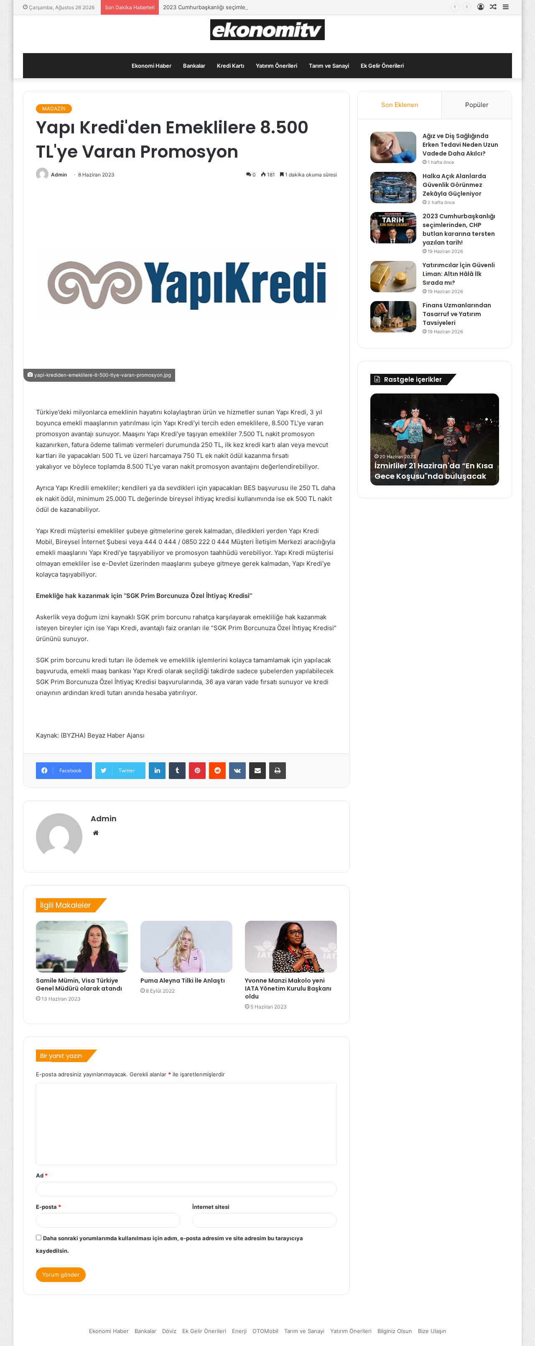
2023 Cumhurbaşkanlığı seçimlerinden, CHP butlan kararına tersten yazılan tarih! (267, 7)
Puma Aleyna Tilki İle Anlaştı (182, 980)
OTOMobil (265, 1331)
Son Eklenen (399, 105)
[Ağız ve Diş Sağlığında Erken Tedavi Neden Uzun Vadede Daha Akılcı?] (393, 147)
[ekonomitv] (267, 29)
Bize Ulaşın (432, 1331)
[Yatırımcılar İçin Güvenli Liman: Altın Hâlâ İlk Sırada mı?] (393, 276)
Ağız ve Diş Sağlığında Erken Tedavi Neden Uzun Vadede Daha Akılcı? (460, 145)
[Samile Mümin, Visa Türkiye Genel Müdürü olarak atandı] (82, 947)
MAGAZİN (54, 108)
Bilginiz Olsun (394, 1331)
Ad (42, 1175)
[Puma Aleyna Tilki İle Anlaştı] (186, 947)
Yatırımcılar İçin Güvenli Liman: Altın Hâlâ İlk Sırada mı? (459, 274)
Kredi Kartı (230, 65)
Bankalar (194, 65)
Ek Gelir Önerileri (382, 65)
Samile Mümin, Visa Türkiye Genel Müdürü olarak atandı (79, 984)
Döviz (169, 1331)
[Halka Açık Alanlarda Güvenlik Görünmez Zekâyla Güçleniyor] (393, 187)
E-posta (48, 1206)
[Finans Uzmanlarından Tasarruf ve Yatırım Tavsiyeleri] (393, 316)
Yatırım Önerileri (276, 65)
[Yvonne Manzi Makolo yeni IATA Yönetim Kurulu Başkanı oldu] (291, 947)
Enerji (239, 1331)
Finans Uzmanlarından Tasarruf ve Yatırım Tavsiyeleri (457, 314)
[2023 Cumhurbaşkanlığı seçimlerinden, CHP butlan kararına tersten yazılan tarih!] (393, 227)
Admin (59, 174)
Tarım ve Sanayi (329, 65)
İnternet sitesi (210, 1206)
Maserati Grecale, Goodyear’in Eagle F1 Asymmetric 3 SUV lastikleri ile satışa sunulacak (434, 465)
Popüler (477, 105)
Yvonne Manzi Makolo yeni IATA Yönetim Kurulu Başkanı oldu (288, 988)
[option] (434, 439)
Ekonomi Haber (151, 65)
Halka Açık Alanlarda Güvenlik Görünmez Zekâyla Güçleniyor (454, 185)
